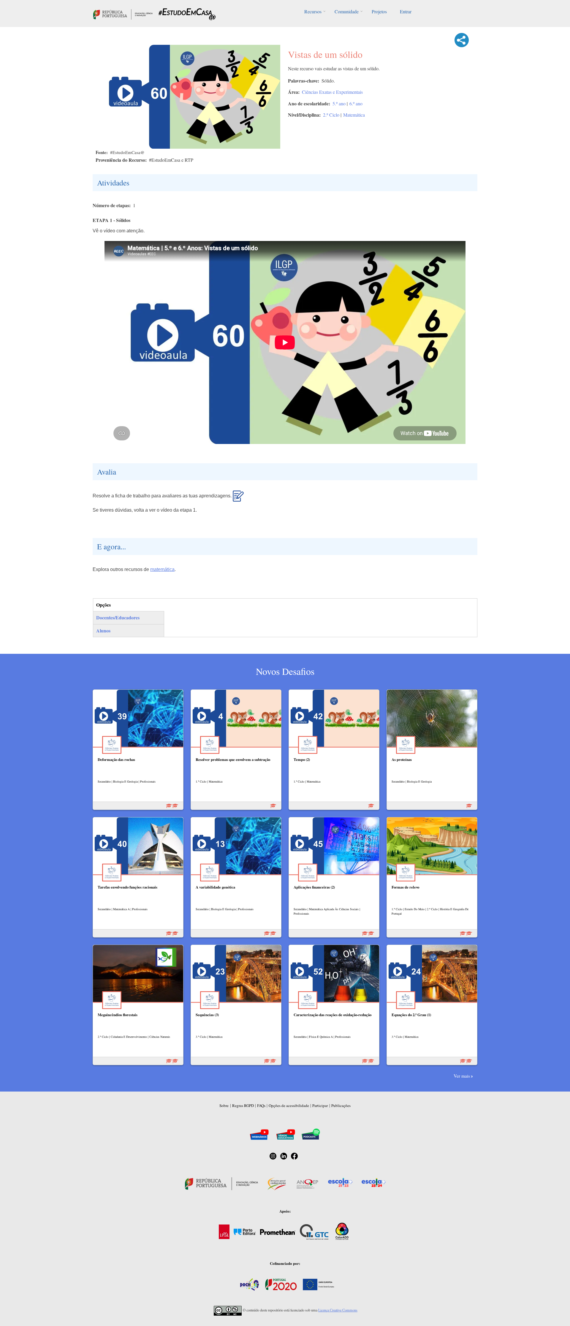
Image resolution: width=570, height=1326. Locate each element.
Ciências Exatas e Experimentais (332, 92)
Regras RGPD (243, 1105)
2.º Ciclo (331, 115)
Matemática (354, 115)
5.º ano (339, 103)
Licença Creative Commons (337, 1310)
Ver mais (462, 1076)
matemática (162, 569)
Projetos (379, 11)
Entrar (405, 11)
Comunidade (347, 11)
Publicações (341, 1105)
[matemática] (238, 499)
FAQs (261, 1105)
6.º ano (355, 103)
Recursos (313, 11)
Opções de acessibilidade (289, 1105)
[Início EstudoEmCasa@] (123, 13)
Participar (320, 1105)
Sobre (224, 1105)
